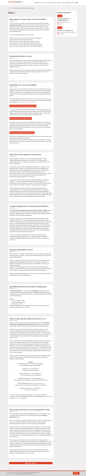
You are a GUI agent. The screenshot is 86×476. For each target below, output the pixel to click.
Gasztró (40, 2)
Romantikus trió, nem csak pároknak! (22, 85)
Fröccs (44, 2)
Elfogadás (76, 473)
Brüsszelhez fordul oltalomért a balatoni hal (25, 154)
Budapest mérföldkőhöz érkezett (21, 250)
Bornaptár (54, 2)
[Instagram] (75, 2)
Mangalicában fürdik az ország (20, 56)
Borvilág (36, 2)
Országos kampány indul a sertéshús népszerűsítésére (28, 206)
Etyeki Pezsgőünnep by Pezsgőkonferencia (63, 19)
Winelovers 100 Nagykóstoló (65, 30)
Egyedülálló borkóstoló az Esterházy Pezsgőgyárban (28, 287)
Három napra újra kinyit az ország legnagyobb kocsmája (29, 410)
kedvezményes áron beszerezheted (27, 102)
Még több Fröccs (31, 463)
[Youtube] (77, 2)
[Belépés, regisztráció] (71, 2)
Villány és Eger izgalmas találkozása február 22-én (27, 319)
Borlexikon (68, 2)
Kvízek (63, 2)
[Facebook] (74, 2)
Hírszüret (49, 2)
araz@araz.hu (18, 398)
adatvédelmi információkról (22, 474)
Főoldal (9, 8)
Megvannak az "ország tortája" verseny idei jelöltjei (27, 19)
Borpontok (59, 2)
